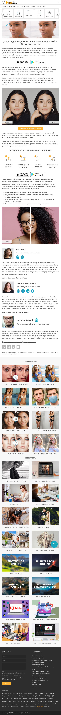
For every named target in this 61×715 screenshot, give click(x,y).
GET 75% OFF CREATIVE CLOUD (30, 377)
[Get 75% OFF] (30, 357)
